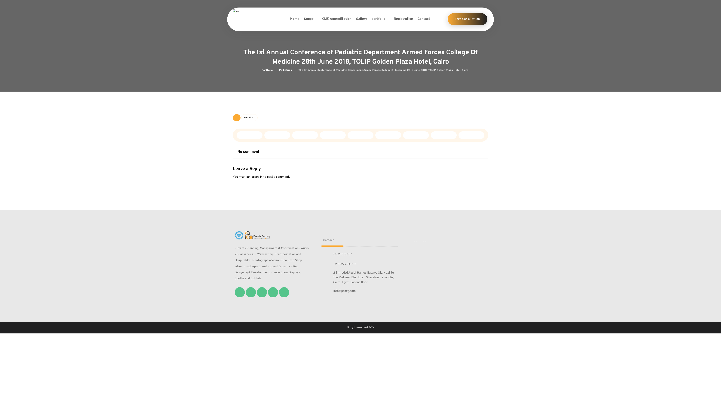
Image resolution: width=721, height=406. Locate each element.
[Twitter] (251, 292)
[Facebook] (240, 292)
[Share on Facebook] (249, 135)
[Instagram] (262, 292)
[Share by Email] (471, 135)
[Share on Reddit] (333, 135)
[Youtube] (284, 292)
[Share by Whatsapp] (416, 135)
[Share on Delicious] (360, 135)
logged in (256, 177)
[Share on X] (277, 135)
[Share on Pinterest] (305, 135)
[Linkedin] (273, 292)
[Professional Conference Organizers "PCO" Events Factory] (250, 15)
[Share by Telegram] (444, 135)
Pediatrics (249, 117)
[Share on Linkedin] (388, 135)
